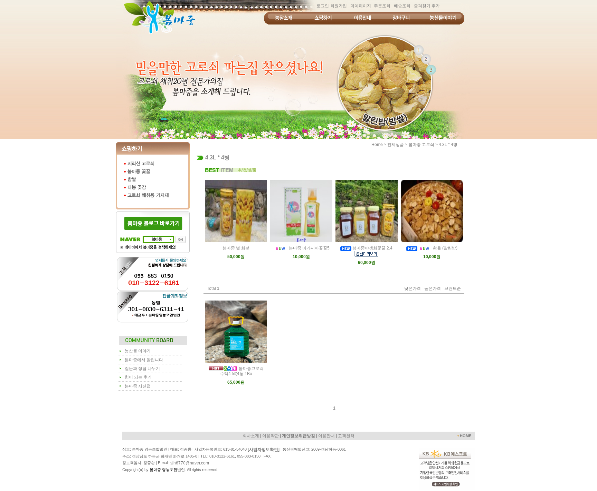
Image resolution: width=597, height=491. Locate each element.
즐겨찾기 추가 (427, 5)
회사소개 (251, 435)
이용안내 (326, 435)
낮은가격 (412, 288)
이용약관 (270, 435)
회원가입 (338, 5)
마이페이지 (360, 5)
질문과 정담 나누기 (142, 368)
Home (377, 144)
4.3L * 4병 (448, 144)
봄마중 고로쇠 (421, 144)
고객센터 (346, 435)
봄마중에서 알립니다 (144, 359)
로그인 (322, 5)
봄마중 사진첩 (138, 386)
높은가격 (432, 288)
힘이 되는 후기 (138, 377)
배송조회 (402, 5)
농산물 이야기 (138, 350)
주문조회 (382, 5)
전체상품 (395, 144)
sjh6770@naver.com (189, 463)
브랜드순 (452, 288)
